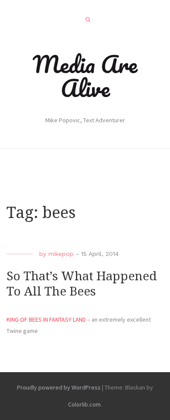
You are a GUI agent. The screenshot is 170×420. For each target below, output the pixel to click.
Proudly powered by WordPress (59, 387)
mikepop (61, 253)
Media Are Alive (85, 76)
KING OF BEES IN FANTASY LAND (46, 319)
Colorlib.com (84, 404)
